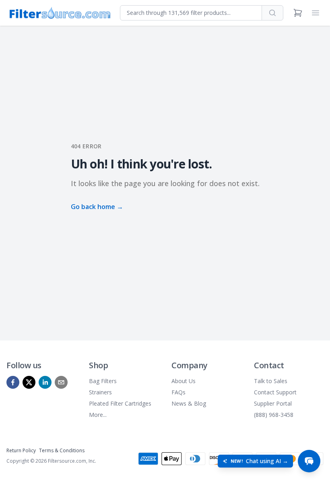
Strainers (100, 392)
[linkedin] (45, 382)
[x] (29, 382)
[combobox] (191, 13)
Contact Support (275, 392)
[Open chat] (309, 461)
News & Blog (188, 403)
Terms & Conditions (62, 450)
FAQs (178, 392)
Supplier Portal (273, 403)
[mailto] (61, 382)
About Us (183, 381)
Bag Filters (103, 381)
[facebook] (12, 382)
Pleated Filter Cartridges (120, 403)
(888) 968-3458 (273, 414)
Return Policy (21, 450)
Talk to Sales (270, 381)
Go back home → (97, 206)
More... (98, 414)
